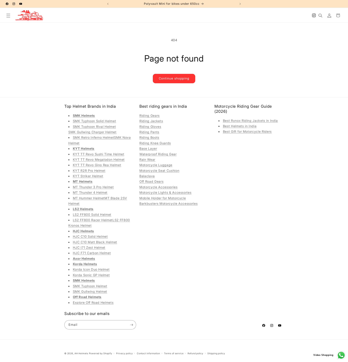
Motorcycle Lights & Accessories (165, 192)
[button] (8, 15)
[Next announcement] (240, 4)
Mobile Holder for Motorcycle (162, 198)
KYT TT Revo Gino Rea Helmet (97, 165)
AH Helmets (81, 353)
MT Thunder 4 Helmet (90, 192)
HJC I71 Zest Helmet (89, 247)
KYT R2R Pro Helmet (89, 170)
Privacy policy (124, 353)
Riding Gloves (150, 126)
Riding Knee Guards (155, 143)
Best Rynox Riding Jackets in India (250, 120)
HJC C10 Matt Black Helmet (95, 242)
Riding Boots (149, 137)
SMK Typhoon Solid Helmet (94, 121)
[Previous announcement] (108, 4)
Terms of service (173, 353)
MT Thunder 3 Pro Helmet (93, 187)
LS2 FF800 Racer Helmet (93, 220)
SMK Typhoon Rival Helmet (94, 126)
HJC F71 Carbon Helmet (92, 253)
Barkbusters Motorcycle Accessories (168, 203)
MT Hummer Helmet (89, 198)
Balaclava (147, 176)
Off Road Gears (151, 181)
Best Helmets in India (240, 126)
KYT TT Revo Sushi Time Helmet (98, 154)
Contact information (148, 353)
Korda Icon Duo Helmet (91, 269)
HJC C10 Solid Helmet (90, 236)
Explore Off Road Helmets (93, 302)
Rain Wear (147, 159)
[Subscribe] (131, 325)
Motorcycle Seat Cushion (159, 170)
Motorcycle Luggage (155, 165)
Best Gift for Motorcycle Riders (247, 131)
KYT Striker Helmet (88, 176)
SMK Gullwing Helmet (90, 291)
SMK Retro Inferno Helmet (93, 137)
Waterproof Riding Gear (158, 154)
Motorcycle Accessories (158, 187)
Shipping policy (216, 353)
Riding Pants (149, 132)
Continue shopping (174, 78)
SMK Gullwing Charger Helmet (92, 132)
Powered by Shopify (100, 353)
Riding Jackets (151, 121)
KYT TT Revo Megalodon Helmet (99, 159)
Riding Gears (149, 115)
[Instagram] (314, 16)
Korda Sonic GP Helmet (91, 275)
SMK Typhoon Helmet (90, 286)
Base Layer (148, 148)
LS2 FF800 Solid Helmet (92, 214)
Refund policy (195, 353)
